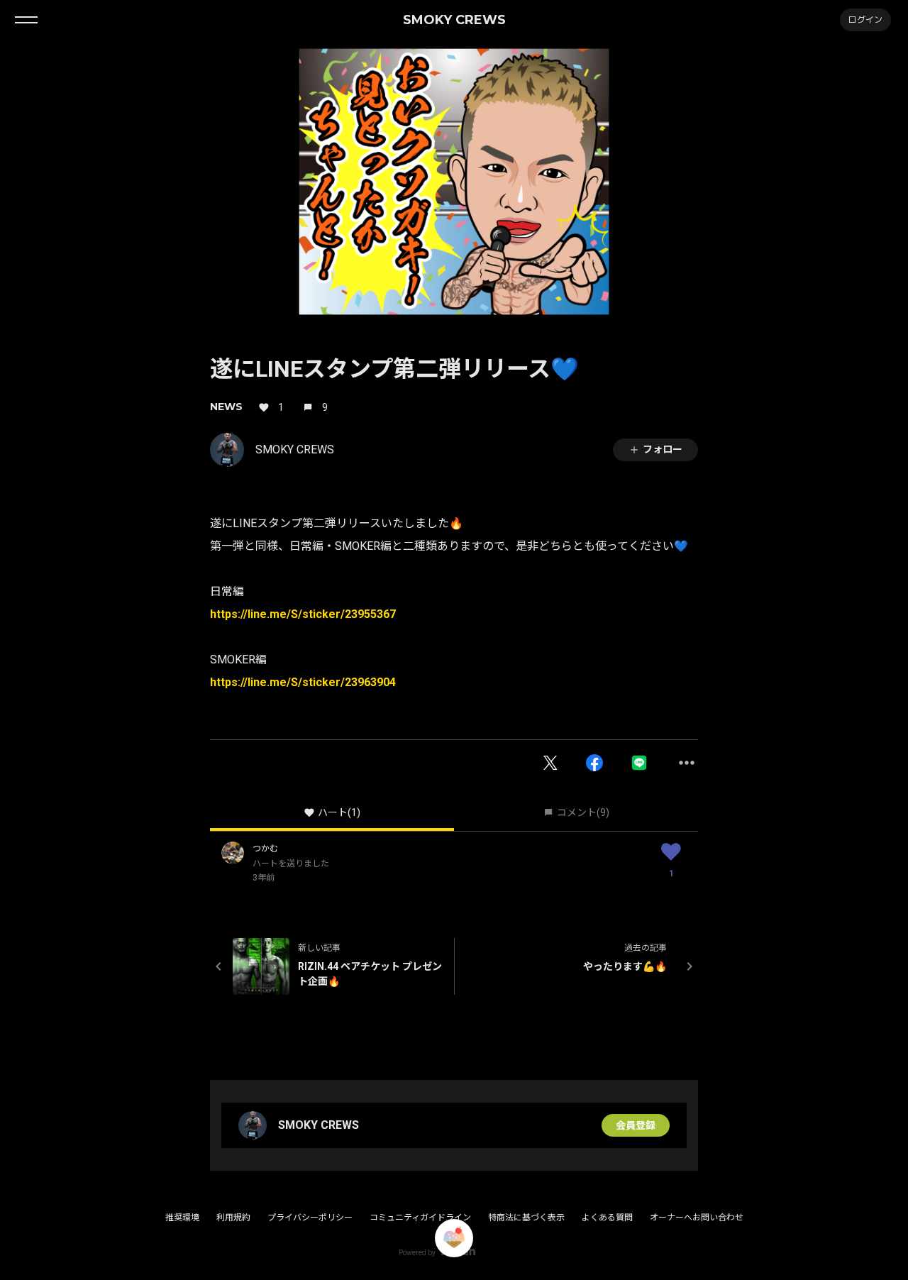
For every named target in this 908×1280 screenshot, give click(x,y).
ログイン (865, 19)
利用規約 (233, 1218)
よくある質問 (607, 1218)
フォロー (662, 449)
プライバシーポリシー (310, 1218)
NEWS (226, 406)
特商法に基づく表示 (526, 1218)
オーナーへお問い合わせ (696, 1217)
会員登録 (635, 1125)
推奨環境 (182, 1218)
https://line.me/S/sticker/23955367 (303, 614)
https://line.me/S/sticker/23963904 (303, 682)
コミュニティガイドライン (420, 1218)
